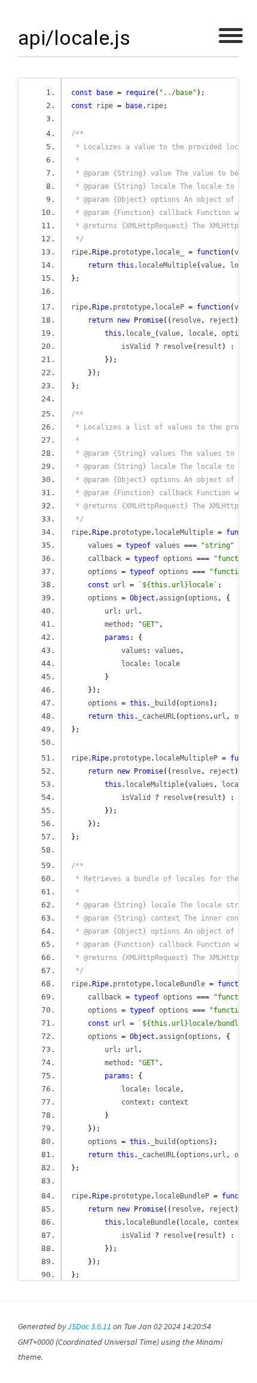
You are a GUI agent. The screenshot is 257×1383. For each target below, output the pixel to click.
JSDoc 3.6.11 (89, 1326)
